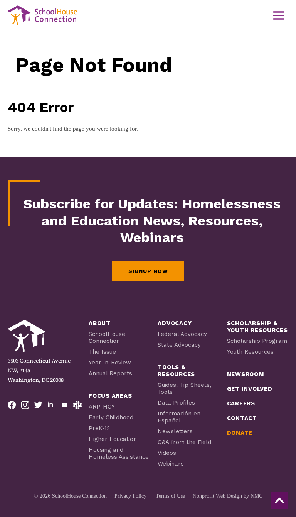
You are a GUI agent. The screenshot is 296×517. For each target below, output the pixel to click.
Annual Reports (110, 373)
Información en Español (179, 417)
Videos (167, 452)
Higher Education (113, 439)
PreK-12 (99, 428)
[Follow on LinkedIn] (51, 405)
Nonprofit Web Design (217, 496)
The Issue (102, 351)
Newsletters (175, 431)
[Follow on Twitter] (38, 405)
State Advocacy (179, 344)
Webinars (171, 463)
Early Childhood (111, 417)
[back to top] (279, 500)
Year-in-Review (110, 362)
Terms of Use (170, 496)
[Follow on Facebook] (12, 405)
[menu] (278, 15)
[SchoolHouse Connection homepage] (42, 15)
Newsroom (245, 374)
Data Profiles (176, 402)
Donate (240, 432)
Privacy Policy (130, 496)
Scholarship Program (257, 340)
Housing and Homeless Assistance (119, 453)
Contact (242, 418)
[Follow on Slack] (77, 405)
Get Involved (249, 388)
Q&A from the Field (184, 442)
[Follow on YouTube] (64, 405)
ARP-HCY (102, 406)
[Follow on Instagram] (25, 405)
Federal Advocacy (182, 334)
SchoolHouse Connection (107, 337)
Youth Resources (250, 351)
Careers (241, 403)
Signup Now (148, 271)
